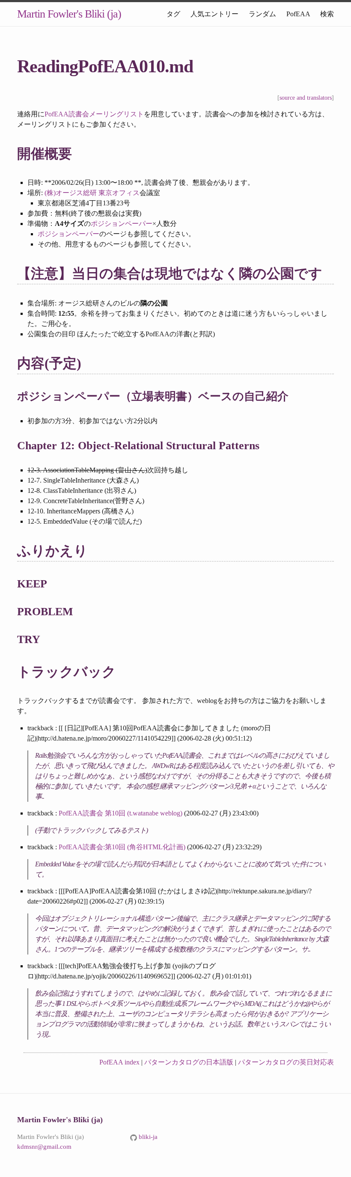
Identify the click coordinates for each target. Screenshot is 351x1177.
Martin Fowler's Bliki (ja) (69, 14)
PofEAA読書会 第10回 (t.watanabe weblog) (120, 813)
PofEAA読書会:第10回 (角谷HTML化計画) (122, 847)
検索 (327, 14)
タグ (173, 14)
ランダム (262, 14)
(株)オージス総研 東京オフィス (92, 192)
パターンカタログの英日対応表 (286, 1062)
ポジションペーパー (121, 223)
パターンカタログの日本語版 (188, 1062)
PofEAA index (119, 1062)
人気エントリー (214, 14)
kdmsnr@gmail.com (44, 1146)
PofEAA (298, 14)
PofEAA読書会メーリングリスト (94, 114)
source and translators (306, 98)
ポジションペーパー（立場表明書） (107, 396)
